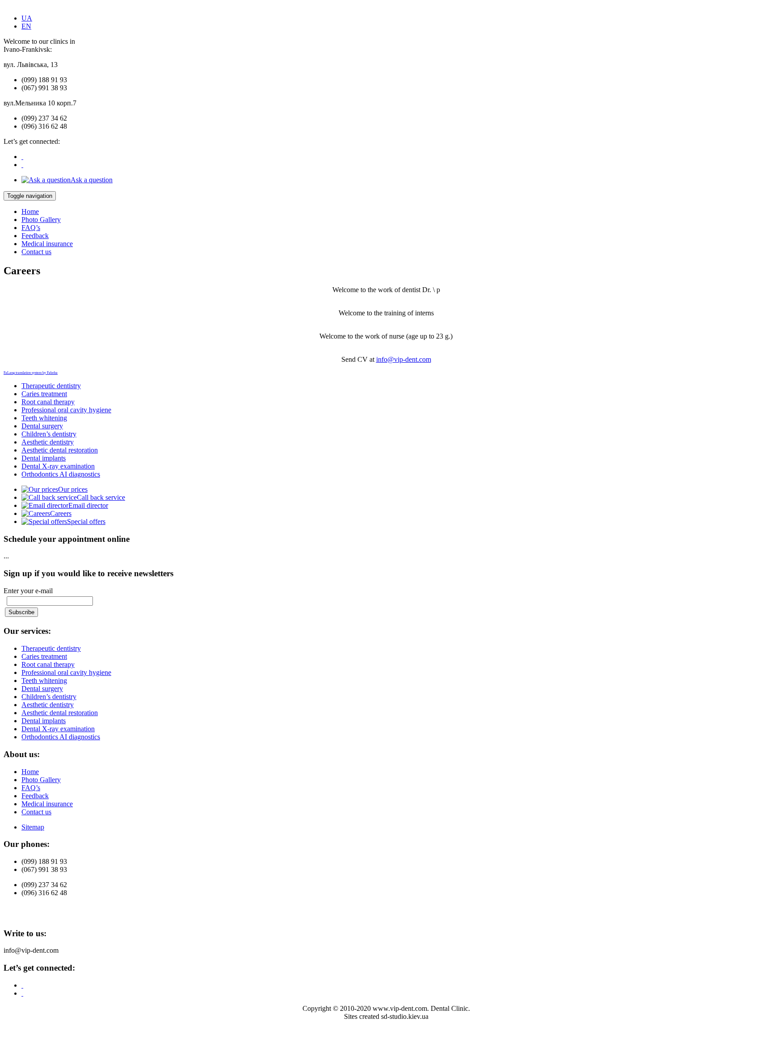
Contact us (36, 252)
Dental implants (43, 458)
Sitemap (32, 827)
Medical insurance (47, 243)
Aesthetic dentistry (47, 442)
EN (26, 26)
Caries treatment (44, 394)
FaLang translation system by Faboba (31, 373)
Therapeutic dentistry (51, 386)
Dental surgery (42, 426)
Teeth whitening (44, 418)
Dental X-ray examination (58, 466)
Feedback (35, 235)
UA (26, 18)
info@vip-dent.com (403, 359)
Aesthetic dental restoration (59, 450)
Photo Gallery (41, 219)
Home (30, 211)
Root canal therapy (48, 402)
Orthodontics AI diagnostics (60, 474)
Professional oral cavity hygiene (66, 410)
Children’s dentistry (48, 434)
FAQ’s (30, 227)
